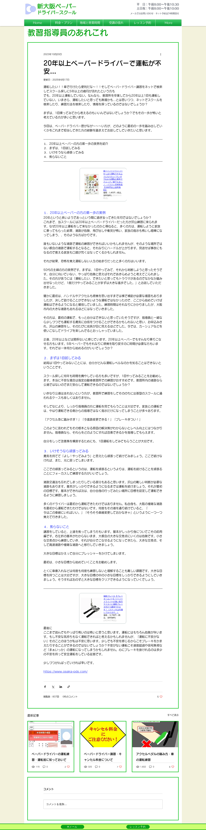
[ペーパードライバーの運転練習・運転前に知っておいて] (51, 734)
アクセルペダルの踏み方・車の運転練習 (155, 757)
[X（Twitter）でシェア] (52, 686)
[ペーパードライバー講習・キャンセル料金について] (103, 734)
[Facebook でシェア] (45, 686)
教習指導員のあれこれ (67, 33)
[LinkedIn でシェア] (60, 686)
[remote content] (103, 186)
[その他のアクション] (161, 54)
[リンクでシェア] (68, 686)
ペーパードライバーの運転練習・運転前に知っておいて (50, 757)
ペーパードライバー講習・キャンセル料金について (103, 757)
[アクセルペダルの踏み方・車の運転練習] (155, 734)
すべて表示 (173, 715)
